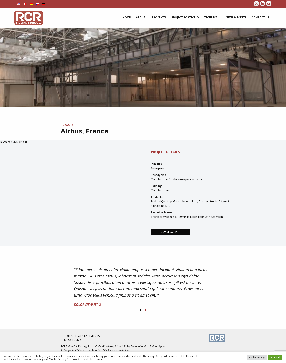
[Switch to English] (19, 4)
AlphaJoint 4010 (160, 205)
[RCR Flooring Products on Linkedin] (262, 3)
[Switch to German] (44, 4)
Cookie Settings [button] (257, 357)
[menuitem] (126, 17)
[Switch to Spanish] (31, 4)
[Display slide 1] (140, 310)
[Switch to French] (25, 4)
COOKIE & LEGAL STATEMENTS (80, 336)
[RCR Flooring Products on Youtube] (268, 3)
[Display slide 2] (145, 310)
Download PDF (170, 231)
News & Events (236, 17)
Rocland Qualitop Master (166, 201)
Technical (211, 17)
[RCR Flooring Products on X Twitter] (256, 3)
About (140, 17)
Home (127, 17)
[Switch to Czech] (37, 4)
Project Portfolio (185, 17)
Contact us (260, 17)
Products (159, 17)
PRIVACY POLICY (71, 340)
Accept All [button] (275, 357)
